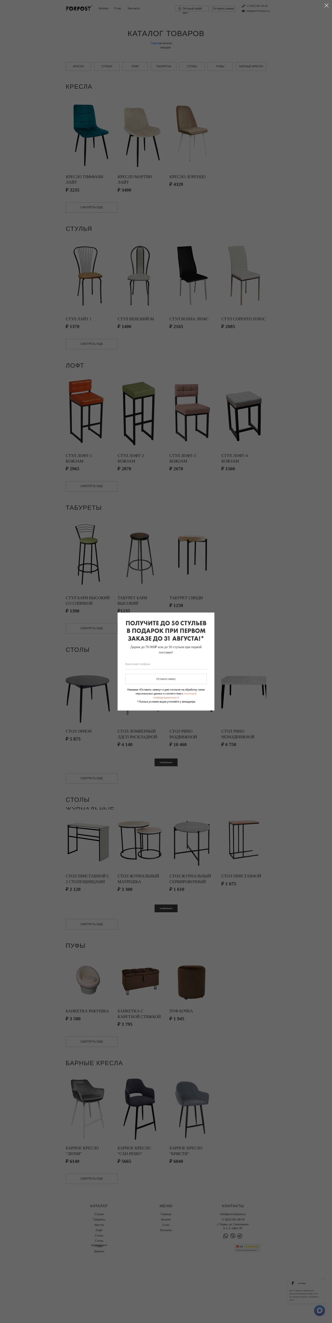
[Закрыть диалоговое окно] (326, 5)
